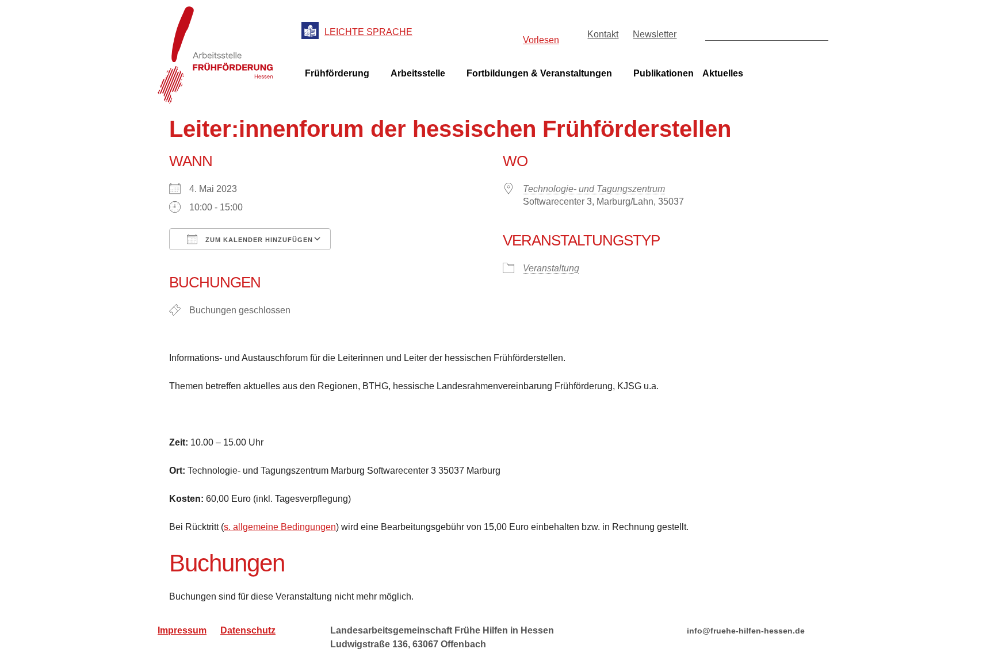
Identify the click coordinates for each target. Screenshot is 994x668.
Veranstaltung (551, 268)
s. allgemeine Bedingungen (280, 527)
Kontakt (602, 34)
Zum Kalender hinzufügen (258, 239)
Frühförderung (337, 73)
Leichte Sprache (368, 32)
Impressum (182, 630)
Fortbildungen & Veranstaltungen (539, 73)
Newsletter (654, 34)
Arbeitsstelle (418, 73)
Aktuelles (722, 73)
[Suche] (818, 31)
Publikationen (663, 73)
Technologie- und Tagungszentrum (594, 189)
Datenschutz (248, 630)
